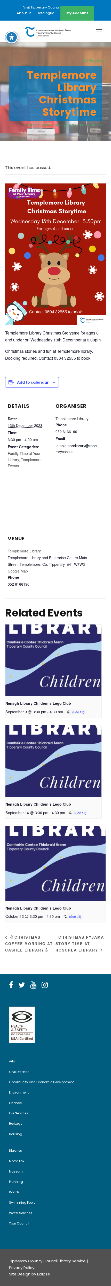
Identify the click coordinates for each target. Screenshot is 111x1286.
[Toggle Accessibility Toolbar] (11, 37)
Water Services (20, 1213)
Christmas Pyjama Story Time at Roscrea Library (80, 944)
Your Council (19, 1223)
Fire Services (18, 1113)
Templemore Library (72, 418)
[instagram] (45, 985)
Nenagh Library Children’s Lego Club (38, 703)
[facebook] (11, 985)
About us (24, 13)
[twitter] (21, 985)
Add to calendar (33, 382)
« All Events (91, 60)
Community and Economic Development (41, 1082)
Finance (15, 1103)
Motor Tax (16, 1161)
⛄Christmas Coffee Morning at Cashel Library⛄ (29, 944)
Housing (15, 1134)
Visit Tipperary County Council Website (55, 7)
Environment (19, 1092)
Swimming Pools (22, 1202)
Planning (16, 1181)
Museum (16, 1171)
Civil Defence (19, 1072)
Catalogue (45, 13)
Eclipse (43, 1274)
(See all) (78, 712)
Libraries (15, 1150)
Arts (12, 1061)
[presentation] (53, 660)
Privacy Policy (21, 1267)
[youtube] (33, 985)
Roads (14, 1192)
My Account (77, 13)
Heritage (15, 1123)
